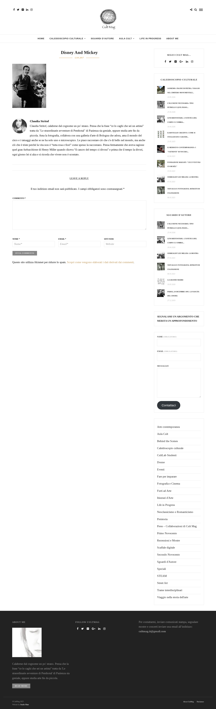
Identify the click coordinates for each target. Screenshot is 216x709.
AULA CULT (125, 38)
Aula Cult (162, 433)
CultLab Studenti (166, 455)
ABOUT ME (172, 38)
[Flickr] (23, 9)
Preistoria (162, 519)
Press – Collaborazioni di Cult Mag (177, 526)
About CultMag (188, 702)
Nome (16, 239)
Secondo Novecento (168, 554)
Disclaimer (200, 702)
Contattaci (169, 405)
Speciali (161, 568)
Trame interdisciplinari (169, 590)
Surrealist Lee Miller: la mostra (182, 177)
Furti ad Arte (164, 490)
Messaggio (163, 366)
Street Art (162, 582)
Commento (19, 198)
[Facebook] (165, 61)
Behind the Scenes (167, 441)
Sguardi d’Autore (102, 38)
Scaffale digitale (166, 547)
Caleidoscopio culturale (170, 448)
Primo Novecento (167, 533)
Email (62, 239)
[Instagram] (31, 9)
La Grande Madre (175, 280)
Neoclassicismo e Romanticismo (175, 511)
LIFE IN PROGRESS (150, 38)
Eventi (160, 469)
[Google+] (181, 61)
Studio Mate (24, 705)
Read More (21, 686)
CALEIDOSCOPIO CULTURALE (66, 38)
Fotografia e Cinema (168, 483)
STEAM (162, 575)
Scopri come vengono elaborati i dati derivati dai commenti (100, 262)
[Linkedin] (27, 9)
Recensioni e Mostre (168, 540)
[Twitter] (170, 61)
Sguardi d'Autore (166, 561)
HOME (41, 38)
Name (166, 337)
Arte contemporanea (168, 426)
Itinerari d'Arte (165, 497)
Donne (161, 462)
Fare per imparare (167, 476)
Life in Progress (166, 504)
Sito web (109, 239)
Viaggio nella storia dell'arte (172, 597)
